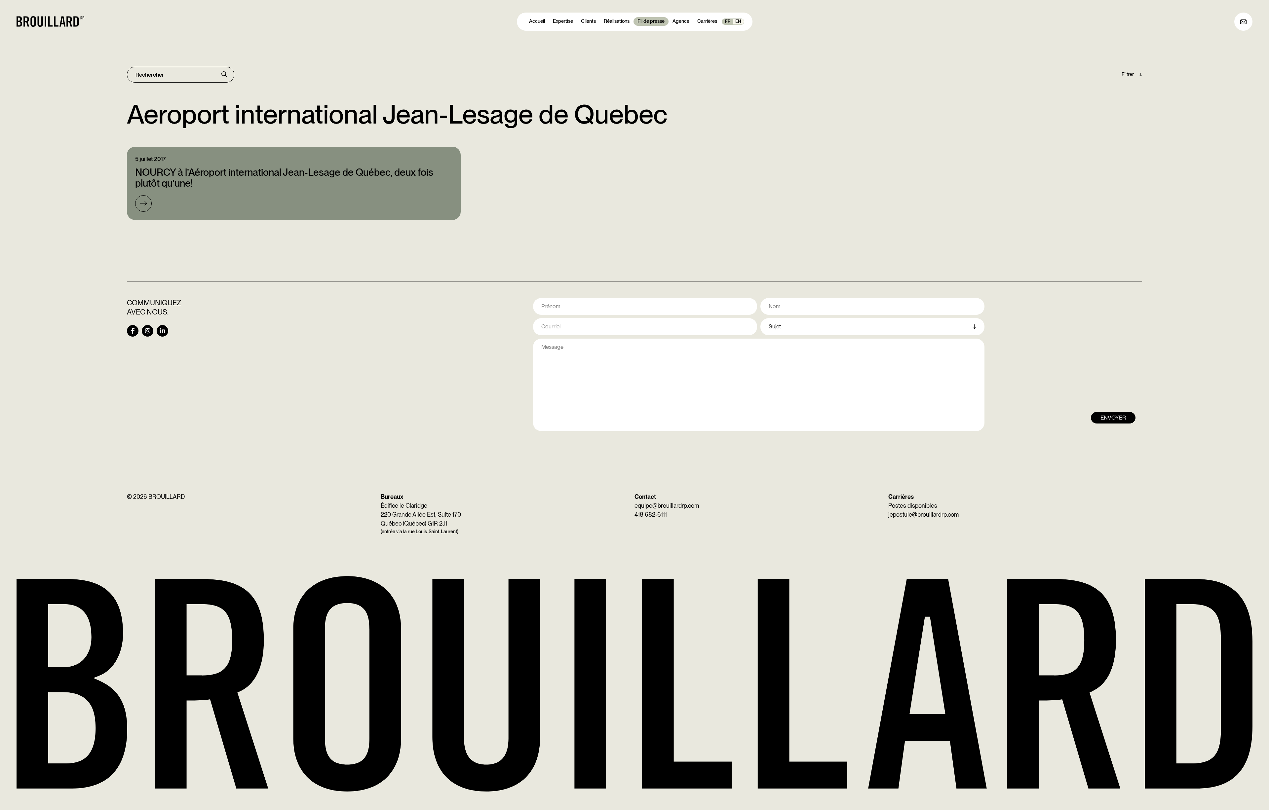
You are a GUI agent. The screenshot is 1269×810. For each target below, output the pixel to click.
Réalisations (617, 21)
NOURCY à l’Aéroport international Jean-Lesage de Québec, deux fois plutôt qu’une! (284, 177)
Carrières (707, 21)
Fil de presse (651, 21)
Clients (588, 21)
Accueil (537, 21)
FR (728, 21)
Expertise (563, 21)
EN (738, 21)
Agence (681, 21)
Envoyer (1113, 417)
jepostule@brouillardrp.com (923, 514)
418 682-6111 (650, 514)
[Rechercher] (224, 74)
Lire (143, 203)
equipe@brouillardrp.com (666, 505)
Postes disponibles (912, 505)
